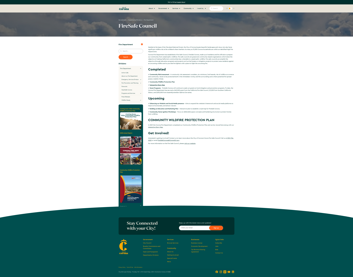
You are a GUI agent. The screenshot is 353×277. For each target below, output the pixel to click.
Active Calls (125, 72)
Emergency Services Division (130, 79)
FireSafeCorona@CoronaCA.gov (168, 140)
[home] (124, 8)
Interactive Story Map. (155, 127)
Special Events (172, 258)
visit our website (189, 143)
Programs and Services (128, 93)
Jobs (216, 246)
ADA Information (138, 267)
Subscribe (218, 243)
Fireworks (124, 86)
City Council (147, 243)
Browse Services (172, 243)
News (169, 261)
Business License (196, 243)
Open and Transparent (150, 252)
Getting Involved (173, 255)
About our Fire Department (130, 76)
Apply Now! (181, 2)
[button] (152, 8)
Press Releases (126, 96)
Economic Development (199, 246)
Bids (216, 249)
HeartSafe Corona (127, 90)
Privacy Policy (122, 267)
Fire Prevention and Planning (130, 83)
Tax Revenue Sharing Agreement (198, 251)
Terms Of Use (130, 267)
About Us (170, 251)
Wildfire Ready (126, 100)
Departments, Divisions (150, 255)
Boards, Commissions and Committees (151, 247)
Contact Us (219, 253)
